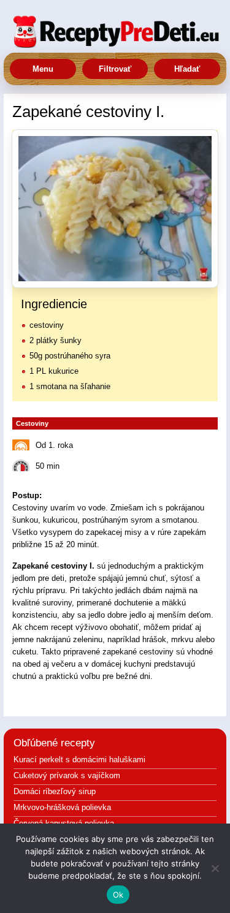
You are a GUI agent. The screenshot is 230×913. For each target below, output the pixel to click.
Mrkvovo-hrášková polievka (62, 807)
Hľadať (187, 69)
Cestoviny (32, 423)
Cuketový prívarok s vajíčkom (66, 775)
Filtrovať (115, 69)
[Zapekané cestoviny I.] (115, 208)
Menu (43, 69)
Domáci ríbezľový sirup (54, 791)
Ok (118, 895)
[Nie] (215, 868)
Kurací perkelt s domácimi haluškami (79, 759)
